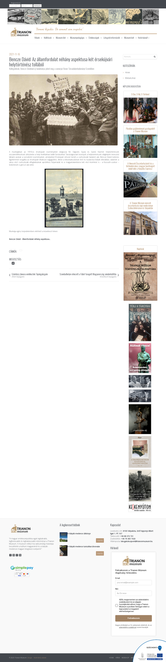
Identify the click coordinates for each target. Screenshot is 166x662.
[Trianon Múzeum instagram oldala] (13, 555)
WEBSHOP (125, 658)
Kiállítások (47, 37)
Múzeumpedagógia (77, 37)
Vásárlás (100, 540)
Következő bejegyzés (108, 276)
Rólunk (37, 37)
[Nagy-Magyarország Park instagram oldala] (20, 555)
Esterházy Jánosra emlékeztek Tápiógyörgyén (30, 274)
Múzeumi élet (61, 37)
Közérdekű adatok (40, 658)
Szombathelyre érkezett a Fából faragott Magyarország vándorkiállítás (88, 274)
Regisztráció (15, 3)
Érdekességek (94, 37)
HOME (111, 658)
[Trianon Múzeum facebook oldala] (10, 555)
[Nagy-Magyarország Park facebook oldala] (16, 555)
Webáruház (130, 78)
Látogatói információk (111, 37)
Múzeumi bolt (129, 37)
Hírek (127, 72)
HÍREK (118, 658)
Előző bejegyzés (18, 276)
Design (29, 658)
